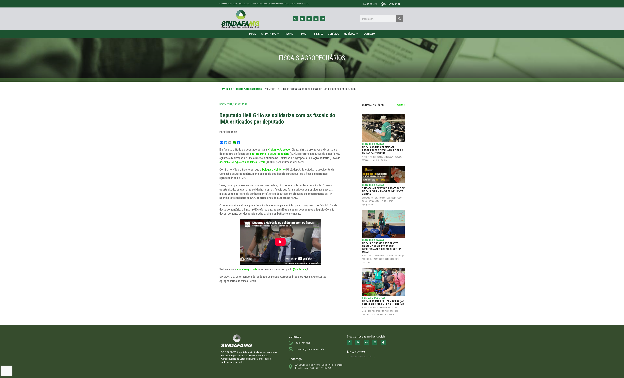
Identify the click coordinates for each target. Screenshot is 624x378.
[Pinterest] (322, 18)
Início (252, 33)
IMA (303, 33)
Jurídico (333, 33)
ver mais (401, 105)
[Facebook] (302, 18)
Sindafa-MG (268, 33)
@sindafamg (300, 269)
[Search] (399, 18)
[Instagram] (295, 18)
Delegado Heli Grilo (273, 169)
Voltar (226, 291)
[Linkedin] (315, 18)
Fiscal (289, 33)
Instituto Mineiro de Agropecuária (269, 153)
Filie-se (318, 33)
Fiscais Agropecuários (248, 88)
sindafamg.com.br (247, 269)
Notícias (349, 33)
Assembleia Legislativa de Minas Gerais (242, 162)
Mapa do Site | (372, 4)
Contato (369, 33)
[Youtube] (309, 18)
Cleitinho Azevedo (279, 149)
